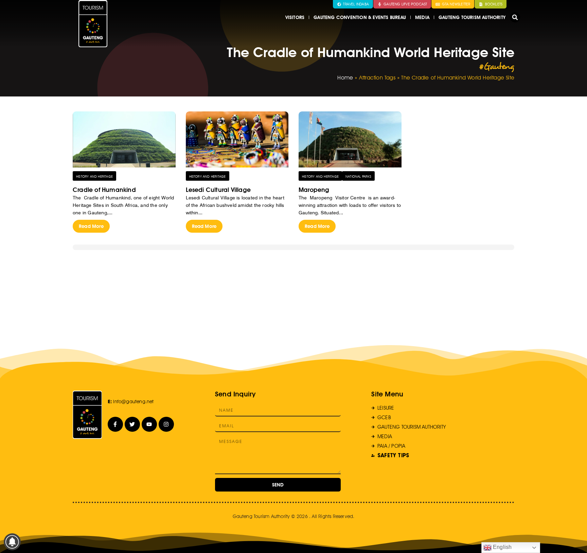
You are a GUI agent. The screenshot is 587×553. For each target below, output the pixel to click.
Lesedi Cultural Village (218, 189)
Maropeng (314, 189)
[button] (515, 17)
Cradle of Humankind (104, 189)
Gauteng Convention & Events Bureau (360, 17)
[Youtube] (149, 424)
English (502, 547)
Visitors (295, 17)
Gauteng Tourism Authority (472, 17)
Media (422, 17)
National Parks (358, 176)
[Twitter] (132, 424)
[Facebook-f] (115, 424)
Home (345, 77)
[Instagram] (166, 424)
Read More (91, 226)
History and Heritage (94, 176)
